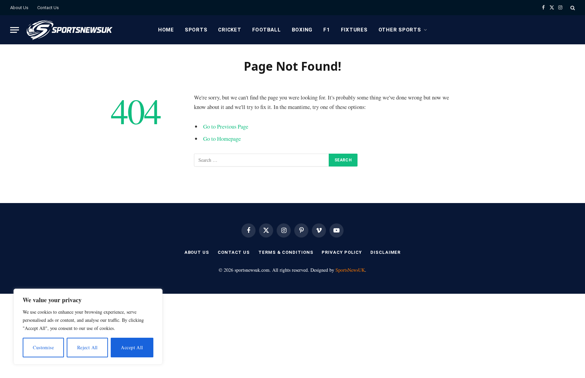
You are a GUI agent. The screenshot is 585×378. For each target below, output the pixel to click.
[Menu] (14, 30)
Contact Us (48, 7)
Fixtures (354, 30)
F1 (326, 30)
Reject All (87, 347)
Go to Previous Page (225, 126)
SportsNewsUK (350, 270)
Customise (43, 347)
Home (166, 30)
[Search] (572, 7)
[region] (88, 326)
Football (266, 30)
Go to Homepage (222, 138)
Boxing (302, 30)
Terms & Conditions (285, 252)
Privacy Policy (342, 252)
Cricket (229, 30)
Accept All (132, 347)
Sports (196, 30)
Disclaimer (385, 252)
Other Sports (399, 30)
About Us (19, 7)
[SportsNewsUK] (69, 29)
